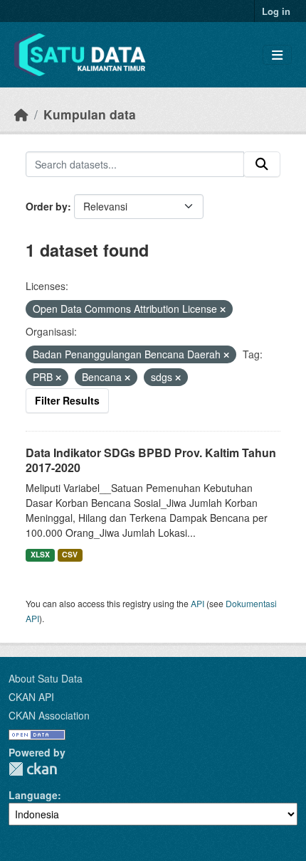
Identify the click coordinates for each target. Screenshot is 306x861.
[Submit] (261, 164)
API (197, 603)
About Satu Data (46, 678)
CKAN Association (49, 715)
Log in (276, 11)
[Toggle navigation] (277, 55)
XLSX (40, 554)
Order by (47, 206)
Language (33, 795)
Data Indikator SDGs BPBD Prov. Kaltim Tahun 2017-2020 (151, 460)
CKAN (33, 768)
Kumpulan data (89, 114)
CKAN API (31, 697)
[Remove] (223, 309)
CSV (70, 554)
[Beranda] (21, 114)
